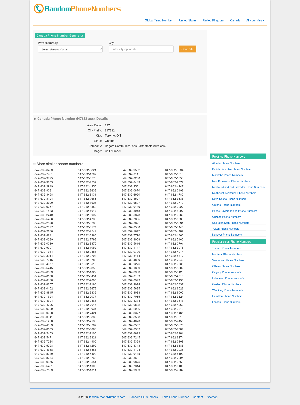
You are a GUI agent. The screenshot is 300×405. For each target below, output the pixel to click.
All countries (254, 20)
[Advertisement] (120, 82)
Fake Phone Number (175, 397)
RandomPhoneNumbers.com (106, 397)
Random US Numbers (143, 397)
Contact (198, 397)
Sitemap (212, 397)
